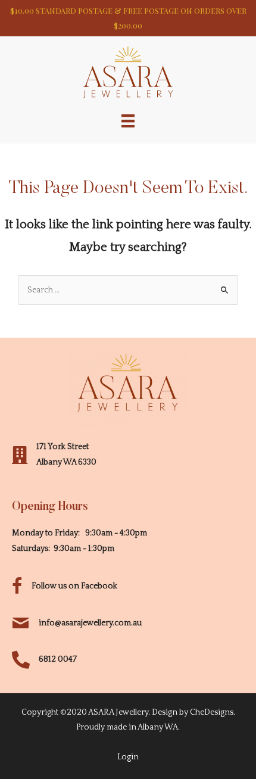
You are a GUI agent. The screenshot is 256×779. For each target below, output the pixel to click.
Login (128, 757)
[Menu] (128, 120)
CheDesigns (211, 712)
